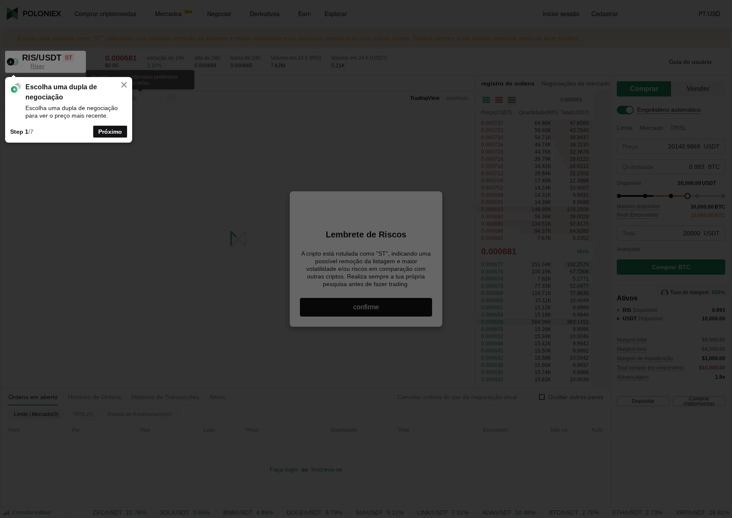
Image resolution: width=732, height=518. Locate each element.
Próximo (110, 131)
